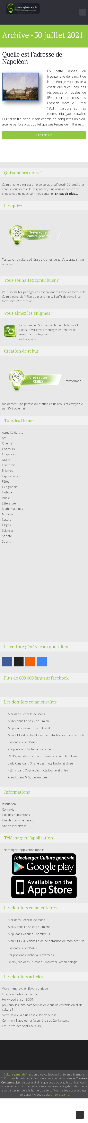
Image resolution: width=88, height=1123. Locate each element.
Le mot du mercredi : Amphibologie (53, 756)
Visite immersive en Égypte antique (25, 989)
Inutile (6, 498)
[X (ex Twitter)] (19, 661)
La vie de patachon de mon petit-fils (60, 735)
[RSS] (30, 661)
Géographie (9, 487)
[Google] (42, 661)
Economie (8, 465)
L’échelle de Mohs (33, 714)
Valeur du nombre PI (36, 728)
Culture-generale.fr (16, 1074)
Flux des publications (16, 815)
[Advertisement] (44, 593)
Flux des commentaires (17, 820)
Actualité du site (12, 432)
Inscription (9, 804)
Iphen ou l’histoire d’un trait (20, 994)
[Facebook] (7, 661)
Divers (6, 460)
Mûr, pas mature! (36, 777)
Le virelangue (29, 742)
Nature (6, 519)
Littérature (9, 503)
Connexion (9, 809)
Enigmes (7, 471)
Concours (8, 449)
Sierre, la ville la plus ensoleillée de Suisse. (29, 1015)
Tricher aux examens (40, 749)
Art (4, 438)
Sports (6, 541)
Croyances (9, 454)
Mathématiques (12, 509)
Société (7, 536)
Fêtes (5, 481)
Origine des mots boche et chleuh (52, 763)
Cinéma (7, 443)
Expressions (10, 476)
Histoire (7, 492)
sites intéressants (57, 1094)
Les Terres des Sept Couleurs (21, 1026)
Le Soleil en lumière (37, 721)
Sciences (8, 531)
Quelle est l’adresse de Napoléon (32, 58)
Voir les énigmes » (27, 339)
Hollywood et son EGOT (17, 999)
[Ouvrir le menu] (82, 12)
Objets (6, 525)
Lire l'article (44, 135)
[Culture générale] (22, 8)
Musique (7, 514)
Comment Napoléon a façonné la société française (35, 1020)
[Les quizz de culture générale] (32, 235)
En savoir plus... (66, 194)
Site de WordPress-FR (16, 826)
